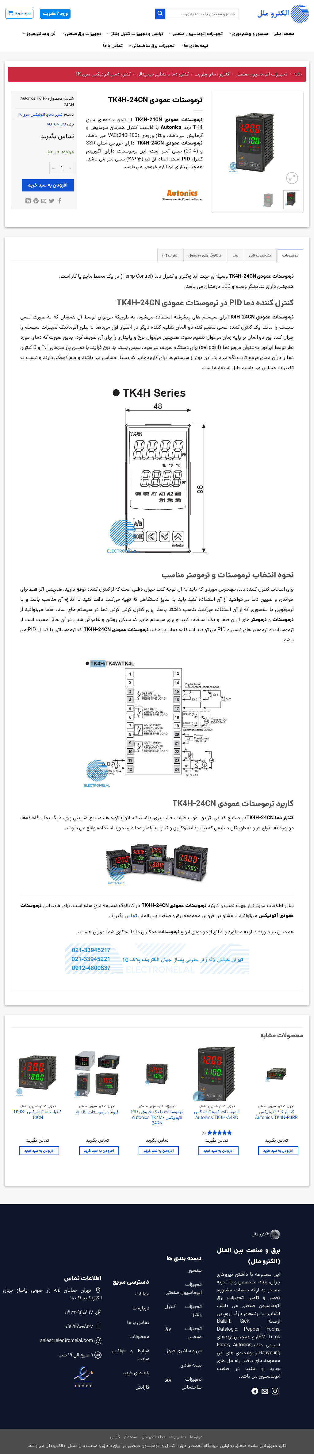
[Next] (219, 143)
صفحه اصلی (284, 34)
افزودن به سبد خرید (48, 185)
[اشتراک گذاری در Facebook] (59, 201)
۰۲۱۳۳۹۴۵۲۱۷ (78, 1312)
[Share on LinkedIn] (28, 201)
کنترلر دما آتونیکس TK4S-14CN (37, 1114)
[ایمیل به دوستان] (43, 201)
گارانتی (142, 1387)
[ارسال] (160, 14)
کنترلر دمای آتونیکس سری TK (103, 74)
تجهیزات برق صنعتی (83, 34)
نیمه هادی (191, 1365)
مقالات (142, 1294)
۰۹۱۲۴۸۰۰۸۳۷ (79, 1326)
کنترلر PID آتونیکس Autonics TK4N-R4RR (276, 1114)
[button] (19, 14)
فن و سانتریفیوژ (41, 34)
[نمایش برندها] (182, 195)
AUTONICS (56, 124)
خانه (297, 74)
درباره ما (140, 1308)
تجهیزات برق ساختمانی (153, 46)
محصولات (139, 1336)
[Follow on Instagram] (275, 1392)
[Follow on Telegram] (254, 1392)
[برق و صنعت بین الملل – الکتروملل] (278, 13)
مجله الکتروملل (154, 1437)
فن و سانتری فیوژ (184, 1350)
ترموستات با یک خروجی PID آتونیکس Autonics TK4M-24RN (157, 1117)
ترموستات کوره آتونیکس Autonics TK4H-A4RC (216, 1114)
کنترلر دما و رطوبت (212, 74)
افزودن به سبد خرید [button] (278, 1150)
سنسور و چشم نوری (250, 34)
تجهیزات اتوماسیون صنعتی (198, 34)
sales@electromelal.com (66, 1340)
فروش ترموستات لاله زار (97, 1112)
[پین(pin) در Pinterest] (35, 201)
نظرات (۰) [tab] (170, 255)
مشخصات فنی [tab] (260, 255)
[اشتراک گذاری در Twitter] (51, 201)
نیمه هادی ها (196, 46)
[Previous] (290, 143)
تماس (130, 915)
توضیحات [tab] (290, 255)
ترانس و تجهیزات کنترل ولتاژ (137, 34)
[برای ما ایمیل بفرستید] (265, 1392)
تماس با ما (113, 46)
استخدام (131, 1437)
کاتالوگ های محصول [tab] (204, 255)
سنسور (195, 1270)
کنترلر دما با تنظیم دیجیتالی (163, 74)
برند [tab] (235, 255)
